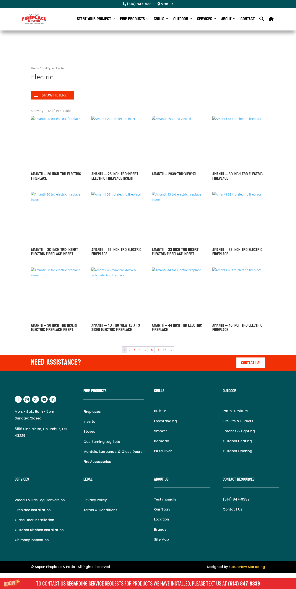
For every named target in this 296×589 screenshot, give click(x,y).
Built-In (160, 411)
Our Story (162, 509)
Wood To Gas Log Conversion (40, 500)
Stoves (89, 431)
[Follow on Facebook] (18, 399)
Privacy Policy (95, 500)
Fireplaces (92, 411)
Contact (248, 19)
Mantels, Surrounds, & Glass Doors (112, 451)
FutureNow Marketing (247, 567)
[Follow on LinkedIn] (52, 399)
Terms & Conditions (100, 510)
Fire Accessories (97, 461)
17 (164, 350)
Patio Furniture (235, 411)
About (226, 19)
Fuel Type (47, 68)
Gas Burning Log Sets (101, 441)
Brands (160, 529)
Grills (159, 19)
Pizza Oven (163, 451)
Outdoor (180, 19)
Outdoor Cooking (237, 451)
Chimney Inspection (32, 540)
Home (35, 68)
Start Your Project (94, 19)
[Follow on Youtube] (44, 399)
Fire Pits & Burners (238, 421)
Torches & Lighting (239, 431)
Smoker (160, 431)
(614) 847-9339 (244, 583)
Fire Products (132, 19)
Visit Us (167, 4)
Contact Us (232, 509)
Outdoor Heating (237, 441)
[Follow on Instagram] (26, 399)
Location (161, 519)
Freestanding (165, 421)
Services (204, 19)
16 (157, 350)
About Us (161, 479)
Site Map (161, 539)
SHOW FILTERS (54, 95)
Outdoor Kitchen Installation (39, 530)
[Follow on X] (35, 399)
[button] (148, 583)
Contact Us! (250, 363)
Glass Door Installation (34, 520)
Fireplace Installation (33, 510)
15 (151, 350)
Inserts (89, 421)
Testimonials (165, 499)
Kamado (161, 441)
